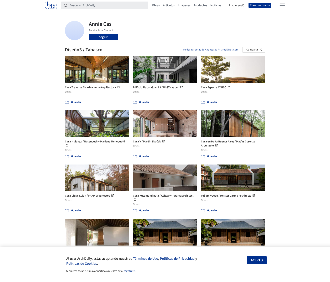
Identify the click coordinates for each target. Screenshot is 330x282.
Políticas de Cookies (81, 263)
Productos (200, 5)
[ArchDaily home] (51, 5)
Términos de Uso (145, 258)
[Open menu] (282, 5)
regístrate (129, 271)
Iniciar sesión (237, 5)
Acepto (257, 260)
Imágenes (184, 5)
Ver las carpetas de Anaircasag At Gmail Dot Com (210, 49)
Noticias (215, 5)
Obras (156, 5)
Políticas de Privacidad (177, 258)
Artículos (169, 5)
